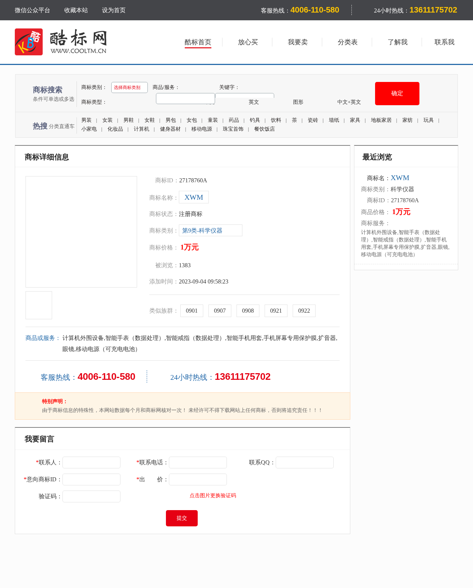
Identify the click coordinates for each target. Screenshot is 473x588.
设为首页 (114, 10)
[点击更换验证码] (154, 496)
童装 (213, 120)
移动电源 (201, 129)
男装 (86, 120)
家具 (355, 120)
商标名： (388, 178)
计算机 (141, 129)
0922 (304, 310)
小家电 (89, 129)
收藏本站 (76, 10)
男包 (171, 120)
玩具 (428, 120)
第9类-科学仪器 (202, 230)
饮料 (276, 120)
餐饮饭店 (264, 129)
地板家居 (381, 120)
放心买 (248, 42)
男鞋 (128, 120)
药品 (234, 120)
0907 (220, 310)
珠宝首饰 (233, 129)
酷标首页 (198, 42)
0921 (276, 310)
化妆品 (115, 129)
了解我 (398, 42)
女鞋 (149, 120)
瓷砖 (313, 120)
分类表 (348, 42)
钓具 (255, 120)
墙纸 (334, 120)
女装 (107, 120)
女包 (192, 120)
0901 (192, 310)
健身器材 (170, 129)
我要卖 (298, 42)
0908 (248, 310)
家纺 (407, 120)
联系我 (445, 42)
